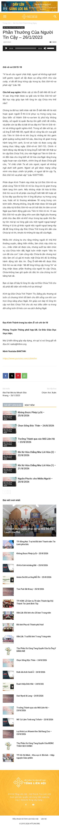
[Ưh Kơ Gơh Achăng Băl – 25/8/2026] (8, 568)
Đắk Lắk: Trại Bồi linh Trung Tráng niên (33, 636)
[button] (4, 16)
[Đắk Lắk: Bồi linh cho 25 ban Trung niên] (8, 615)
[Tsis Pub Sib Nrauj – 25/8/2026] (8, 592)
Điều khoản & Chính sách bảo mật (25, 819)
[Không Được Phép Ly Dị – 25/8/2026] (8, 556)
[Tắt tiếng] (45, 48)
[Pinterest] (18, 376)
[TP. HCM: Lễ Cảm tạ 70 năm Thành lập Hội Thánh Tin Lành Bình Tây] (8, 604)
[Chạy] (6, 48)
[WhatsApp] (24, 376)
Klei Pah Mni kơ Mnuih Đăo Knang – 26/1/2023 (15, 394)
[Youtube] (33, 805)
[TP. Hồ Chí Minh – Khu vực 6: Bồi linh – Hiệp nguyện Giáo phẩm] (8, 758)
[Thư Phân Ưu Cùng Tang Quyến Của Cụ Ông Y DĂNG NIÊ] (8, 651)
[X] (12, 376)
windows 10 (34, 200)
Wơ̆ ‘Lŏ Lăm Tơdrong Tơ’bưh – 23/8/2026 (34, 719)
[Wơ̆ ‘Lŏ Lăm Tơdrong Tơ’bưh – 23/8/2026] (8, 722)
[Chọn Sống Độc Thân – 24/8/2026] (8, 663)
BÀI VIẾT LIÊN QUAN (12, 405)
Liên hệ (44, 819)
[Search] (55, 16)
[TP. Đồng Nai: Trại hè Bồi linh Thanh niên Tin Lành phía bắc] (8, 544)
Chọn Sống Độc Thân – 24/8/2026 (36, 425)
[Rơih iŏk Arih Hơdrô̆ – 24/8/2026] (8, 675)
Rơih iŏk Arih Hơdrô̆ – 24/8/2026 (30, 672)
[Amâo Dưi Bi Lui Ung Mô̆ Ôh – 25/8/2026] (8, 580)
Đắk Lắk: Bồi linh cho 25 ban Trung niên (33, 613)
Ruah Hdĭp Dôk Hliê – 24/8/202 (30, 684)
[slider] (51, 48)
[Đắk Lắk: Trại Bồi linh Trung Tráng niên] (8, 639)
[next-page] (9, 492)
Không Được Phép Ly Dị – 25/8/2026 (32, 553)
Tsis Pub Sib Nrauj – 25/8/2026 (30, 589)
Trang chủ (6, 23)
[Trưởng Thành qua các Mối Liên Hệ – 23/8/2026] (8, 710)
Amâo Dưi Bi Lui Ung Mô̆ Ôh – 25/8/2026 (33, 577)
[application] (29, 48)
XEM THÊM (29, 405)
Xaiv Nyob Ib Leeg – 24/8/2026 (29, 696)
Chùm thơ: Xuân (49, 392)
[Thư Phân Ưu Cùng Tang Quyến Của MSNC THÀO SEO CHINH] (8, 746)
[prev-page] (4, 492)
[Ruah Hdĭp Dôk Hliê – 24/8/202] (8, 687)
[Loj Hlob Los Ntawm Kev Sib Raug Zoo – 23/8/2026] (8, 734)
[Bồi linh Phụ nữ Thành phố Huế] (8, 627)
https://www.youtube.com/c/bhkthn (20, 358)
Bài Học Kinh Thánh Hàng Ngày (25, 23)
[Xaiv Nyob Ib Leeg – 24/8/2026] (8, 698)
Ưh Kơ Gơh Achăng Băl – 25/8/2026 (32, 565)
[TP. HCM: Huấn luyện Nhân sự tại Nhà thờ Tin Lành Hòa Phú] (29, 521)
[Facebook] (5, 376)
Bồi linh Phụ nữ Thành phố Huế (29, 625)
